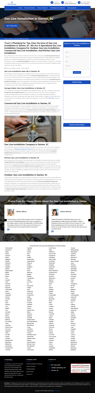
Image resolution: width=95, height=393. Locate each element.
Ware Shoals (8, 346)
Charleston (52, 274)
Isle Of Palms (52, 248)
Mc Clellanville (30, 346)
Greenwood (30, 291)
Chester (7, 336)
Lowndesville (30, 278)
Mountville (51, 299)
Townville (7, 349)
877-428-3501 (85, 3)
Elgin (72, 321)
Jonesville (51, 314)
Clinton (51, 342)
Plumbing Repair (71, 8)
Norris (28, 270)
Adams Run (52, 267)
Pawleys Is (8, 263)
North (72, 287)
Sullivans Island (31, 338)
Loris (6, 278)
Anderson (29, 314)
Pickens (29, 265)
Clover (7, 332)
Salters (7, 257)
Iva (28, 283)
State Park (73, 267)
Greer (28, 289)
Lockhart (51, 306)
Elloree (72, 319)
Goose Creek (52, 253)
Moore (50, 300)
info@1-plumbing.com (70, 3)
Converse (51, 340)
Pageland (7, 267)
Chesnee (51, 346)
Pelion (72, 280)
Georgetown (52, 255)
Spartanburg (74, 251)
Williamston (8, 344)
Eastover (73, 323)
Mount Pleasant (31, 342)
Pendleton (29, 267)
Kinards (51, 312)
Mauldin (29, 274)
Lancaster (8, 325)
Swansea (73, 265)
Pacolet (51, 297)
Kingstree (7, 287)
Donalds (29, 300)
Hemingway (30, 331)
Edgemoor (8, 331)
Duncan (51, 331)
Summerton (8, 250)
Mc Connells (8, 321)
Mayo (50, 302)
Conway (29, 332)
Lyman (50, 304)
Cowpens (51, 338)
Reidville (51, 291)
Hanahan (51, 268)
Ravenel (29, 340)
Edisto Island (52, 259)
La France (29, 282)
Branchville (52, 263)
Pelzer (28, 268)
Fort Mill (7, 334)
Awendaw (51, 265)
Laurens (51, 308)
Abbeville (29, 316)
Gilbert (72, 312)
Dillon (6, 300)
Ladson (29, 348)
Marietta (29, 276)
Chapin (72, 331)
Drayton (51, 332)
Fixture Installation (29, 8)
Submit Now (77, 72)
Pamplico (7, 265)
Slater (28, 255)
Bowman (73, 340)
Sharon (7, 316)
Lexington (73, 299)
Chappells (73, 329)
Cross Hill (51, 334)
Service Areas (30, 371)
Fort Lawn (8, 329)
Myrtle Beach (30, 325)
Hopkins (73, 304)
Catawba (7, 338)
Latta (6, 282)
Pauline (51, 293)
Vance (72, 263)
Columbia (73, 253)
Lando (7, 323)
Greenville (29, 317)
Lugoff (72, 293)
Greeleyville (8, 295)
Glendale (51, 321)
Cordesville (52, 261)
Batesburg (73, 348)
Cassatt (73, 334)
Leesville (7, 280)
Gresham (7, 293)
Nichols (7, 268)
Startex (51, 287)
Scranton (7, 255)
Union (50, 283)
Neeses (73, 291)
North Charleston (53, 270)
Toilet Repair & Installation (57, 8)
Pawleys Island (31, 319)
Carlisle (73, 336)
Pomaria (73, 278)
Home (20, 8)
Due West (29, 299)
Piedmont (29, 263)
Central (29, 308)
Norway (73, 285)
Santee (11, 38)
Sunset (29, 251)
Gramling (51, 319)
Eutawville (73, 317)
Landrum (51, 310)
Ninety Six (29, 272)
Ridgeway (7, 259)
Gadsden (73, 316)
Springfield (73, 268)
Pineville (7, 261)
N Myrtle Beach (9, 270)
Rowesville (73, 274)
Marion (7, 276)
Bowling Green (9, 340)
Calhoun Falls (30, 310)
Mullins (7, 272)
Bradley (7, 308)
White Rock (74, 257)
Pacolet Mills (52, 295)
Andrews (7, 304)
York (6, 310)
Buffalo (51, 349)
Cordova (73, 325)
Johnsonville (8, 289)
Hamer (7, 291)
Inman (50, 317)
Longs (28, 327)
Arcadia (73, 248)
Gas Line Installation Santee (21, 38)
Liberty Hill (73, 297)
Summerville (30, 336)
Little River (30, 329)
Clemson (29, 306)
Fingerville (51, 325)
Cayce (72, 332)
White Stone (52, 278)
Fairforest (51, 327)
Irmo (72, 302)
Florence (7, 297)
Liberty (29, 280)
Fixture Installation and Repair (34, 364)
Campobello (52, 348)
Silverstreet (74, 270)
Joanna (51, 316)
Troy (6, 306)
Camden (73, 338)
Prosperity (73, 276)
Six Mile (29, 257)
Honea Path (30, 285)
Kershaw (73, 300)
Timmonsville (8, 248)
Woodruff (51, 276)
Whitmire (73, 255)
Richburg (7, 319)
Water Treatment (42, 8)
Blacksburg (8, 342)
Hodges (29, 287)
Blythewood (74, 342)
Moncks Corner (31, 344)
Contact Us (29, 374)
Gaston (73, 314)
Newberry (73, 289)
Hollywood (51, 251)
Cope (72, 327)
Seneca (7, 253)
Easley (28, 297)
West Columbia (75, 261)
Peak (72, 282)
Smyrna (7, 314)
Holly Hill (73, 306)
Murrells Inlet (30, 323)
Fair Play (7, 299)
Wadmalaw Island (31, 334)
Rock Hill (7, 317)
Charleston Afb (53, 272)
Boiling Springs (75, 250)
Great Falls (73, 310)
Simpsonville (30, 259)
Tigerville (29, 248)
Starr (28, 253)
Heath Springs (74, 308)
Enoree (51, 329)
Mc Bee (7, 274)
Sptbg (6, 251)
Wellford (51, 280)
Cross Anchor (52, 336)
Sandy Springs (31, 261)
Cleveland (29, 304)
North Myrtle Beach (32, 321)
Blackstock (74, 344)
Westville (73, 259)
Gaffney (51, 323)
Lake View (7, 283)
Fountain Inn (30, 295)
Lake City (7, 285)
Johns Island (30, 349)
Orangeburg (74, 283)
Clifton (51, 344)
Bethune (73, 346)
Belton (29, 312)
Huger (50, 250)
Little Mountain (75, 295)
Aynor (6, 302)
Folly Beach (52, 257)
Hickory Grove (9, 327)
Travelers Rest (9, 348)
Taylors (29, 250)
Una (50, 285)
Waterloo (51, 282)
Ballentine (73, 349)
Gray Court (30, 293)
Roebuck (51, 289)
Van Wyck (7, 312)
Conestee (29, 302)
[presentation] (5, 220)
